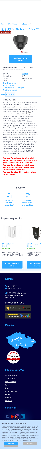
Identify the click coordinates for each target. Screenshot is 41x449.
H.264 (14, 121)
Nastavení (30, 443)
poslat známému (10, 83)
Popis (3, 94)
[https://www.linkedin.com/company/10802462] (23, 416)
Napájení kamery (18, 151)
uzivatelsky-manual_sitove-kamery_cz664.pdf (27, 202)
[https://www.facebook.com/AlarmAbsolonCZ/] (7, 416)
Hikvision (25, 74)
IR (14, 125)
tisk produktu (9, 85)
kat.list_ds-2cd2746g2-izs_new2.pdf (9, 202)
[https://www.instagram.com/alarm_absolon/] (17, 416)
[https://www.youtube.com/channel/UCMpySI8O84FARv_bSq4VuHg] (12, 417)
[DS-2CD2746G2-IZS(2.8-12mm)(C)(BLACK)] (20, 44)
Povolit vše (11, 443)
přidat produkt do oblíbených (14, 88)
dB (13, 123)
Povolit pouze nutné (11, 446)
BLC (8, 125)
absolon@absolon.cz (14, 288)
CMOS (18, 114)
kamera (28, 102)
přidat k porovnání (11, 90)
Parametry (10, 94)
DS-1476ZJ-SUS (7, 244)
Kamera (28, 111)
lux (14, 116)
